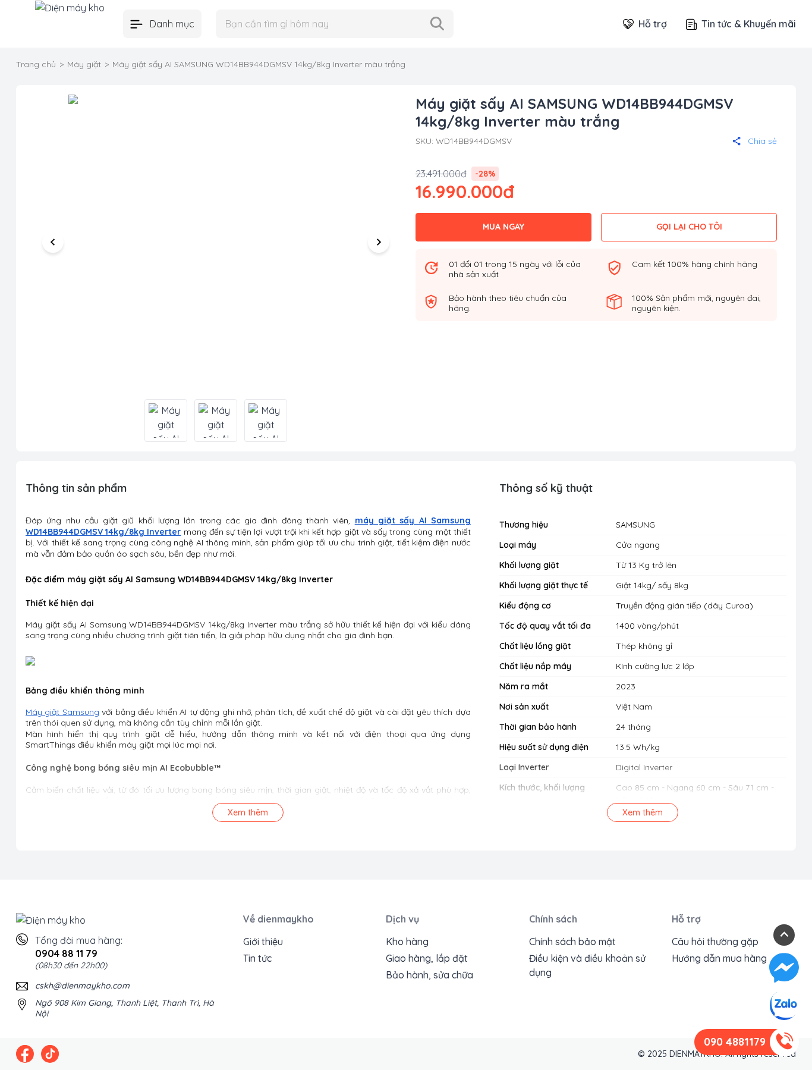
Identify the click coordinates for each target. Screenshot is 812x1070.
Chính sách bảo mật (572, 941)
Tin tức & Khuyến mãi (748, 24)
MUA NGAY (503, 226)
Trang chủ (36, 64)
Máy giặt (84, 64)
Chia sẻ (762, 141)
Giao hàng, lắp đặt (427, 958)
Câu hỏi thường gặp (715, 941)
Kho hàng (407, 941)
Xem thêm (248, 812)
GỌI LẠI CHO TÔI (689, 226)
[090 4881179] (784, 1042)
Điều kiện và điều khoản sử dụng (587, 965)
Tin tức (257, 958)
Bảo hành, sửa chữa (429, 975)
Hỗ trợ (652, 24)
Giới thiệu (263, 941)
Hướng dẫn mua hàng (719, 958)
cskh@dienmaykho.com (82, 985)
